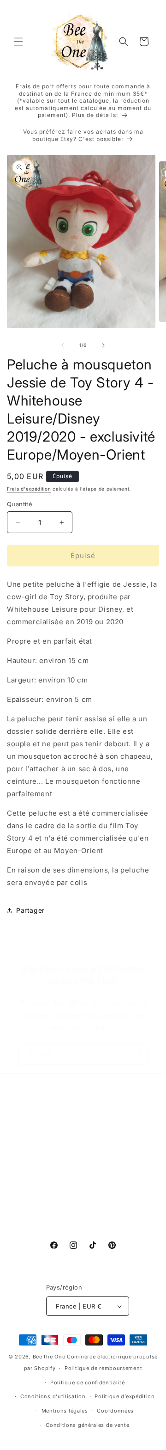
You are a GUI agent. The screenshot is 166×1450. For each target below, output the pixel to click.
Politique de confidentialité (87, 1382)
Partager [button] (30, 910)
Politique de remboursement (103, 1368)
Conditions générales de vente (87, 1425)
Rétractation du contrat (56, 1225)
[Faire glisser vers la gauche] (63, 345)
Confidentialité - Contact (58, 1204)
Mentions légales (65, 1410)
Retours (30, 1183)
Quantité (19, 504)
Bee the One (49, 1356)
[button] (18, 41)
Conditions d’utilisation (53, 1396)
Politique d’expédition (124, 1396)
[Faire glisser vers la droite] (103, 345)
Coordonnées (115, 1410)
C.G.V (27, 1141)
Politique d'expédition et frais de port (79, 1162)
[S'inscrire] (137, 1054)
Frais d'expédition (29, 489)
